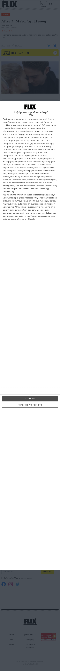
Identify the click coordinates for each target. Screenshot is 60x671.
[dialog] (30, 335)
